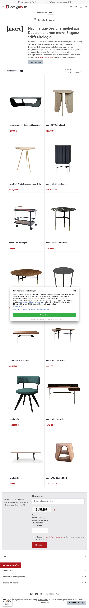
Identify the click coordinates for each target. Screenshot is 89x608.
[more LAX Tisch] (25, 452)
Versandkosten (43, 600)
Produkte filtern (75, 602)
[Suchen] (70, 7)
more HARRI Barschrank (56, 184)
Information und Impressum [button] (14, 577)
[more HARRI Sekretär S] (63, 335)
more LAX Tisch (14, 478)
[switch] (7, 604)
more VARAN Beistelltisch (56, 478)
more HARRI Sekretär (55, 419)
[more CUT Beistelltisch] (63, 99)
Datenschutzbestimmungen (53, 537)
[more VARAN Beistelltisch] (63, 452)
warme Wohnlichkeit (46, 57)
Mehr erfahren (35, 62)
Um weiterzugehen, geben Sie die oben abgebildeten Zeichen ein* (40, 520)
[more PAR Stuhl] (25, 393)
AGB (57, 594)
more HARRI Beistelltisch (56, 243)
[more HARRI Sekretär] (63, 393)
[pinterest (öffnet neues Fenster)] (36, 594)
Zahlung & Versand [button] (10, 583)
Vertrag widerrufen (11, 565)
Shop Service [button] (8, 571)
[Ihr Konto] (80, 7)
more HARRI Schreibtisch (18, 360)
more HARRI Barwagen (17, 243)
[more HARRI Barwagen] (25, 217)
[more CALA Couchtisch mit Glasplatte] (25, 99)
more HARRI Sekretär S (55, 360)
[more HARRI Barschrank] (63, 158)
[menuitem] (51, 594)
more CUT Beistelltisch (55, 125)
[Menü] (3, 7)
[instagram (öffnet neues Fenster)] (41, 594)
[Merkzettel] (75, 7)
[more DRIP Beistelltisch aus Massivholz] (25, 158)
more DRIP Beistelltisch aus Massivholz (24, 184)
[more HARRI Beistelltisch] (63, 217)
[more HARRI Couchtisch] (25, 276)
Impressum (50, 594)
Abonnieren (39, 545)
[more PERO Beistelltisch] (63, 276)
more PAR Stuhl (14, 419)
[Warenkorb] (85, 7)
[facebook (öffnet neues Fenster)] (31, 594)
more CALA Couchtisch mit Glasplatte (24, 125)
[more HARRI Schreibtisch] (25, 335)
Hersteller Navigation (46, 20)
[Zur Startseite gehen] (16, 7)
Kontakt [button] (6, 557)
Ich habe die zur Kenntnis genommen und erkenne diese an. (59, 538)
